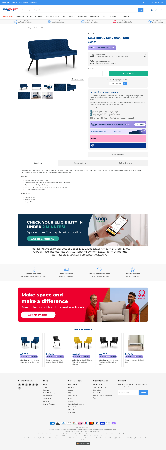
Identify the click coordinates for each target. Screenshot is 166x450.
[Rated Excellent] (133, 272)
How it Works (6, 2)
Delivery (70, 401)
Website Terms (98, 393)
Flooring (126, 16)
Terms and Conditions (100, 387)
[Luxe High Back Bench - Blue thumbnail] (24, 87)
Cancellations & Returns (76, 404)
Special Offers (7, 16)
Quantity (91, 69)
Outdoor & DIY (114, 16)
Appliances (94, 16)
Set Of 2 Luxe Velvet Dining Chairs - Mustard (82, 362)
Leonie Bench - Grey (135, 361)
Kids (103, 16)
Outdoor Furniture (49, 404)
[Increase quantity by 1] (105, 73)
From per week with (98, 48)
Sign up (143, 392)
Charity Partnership (74, 407)
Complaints (71, 412)
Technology (81, 16)
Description (38, 163)
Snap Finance (33, 2)
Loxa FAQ (71, 410)
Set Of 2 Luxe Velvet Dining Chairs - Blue (29, 361)
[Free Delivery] (66, 272)
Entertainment (68, 16)
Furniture (38, 16)
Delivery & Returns (125, 163)
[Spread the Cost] (33, 272)
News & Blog (97, 384)
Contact (25, 2)
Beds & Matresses (49, 393)
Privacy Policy (97, 390)
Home (20, 28)
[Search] (140, 10)
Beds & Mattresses (53, 16)
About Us (14, 2)
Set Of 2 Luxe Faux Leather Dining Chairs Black (108, 362)
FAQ (20, 2)
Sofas (29, 16)
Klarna (70, 398)
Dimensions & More (80, 163)
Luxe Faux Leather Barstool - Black (54, 361)
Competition (20, 16)
